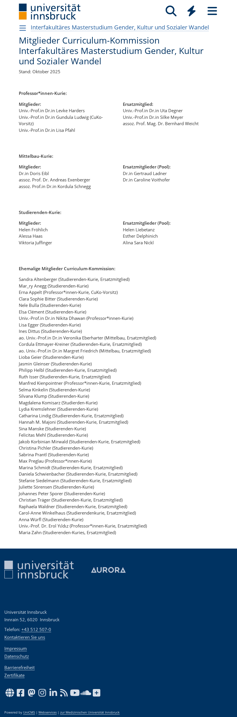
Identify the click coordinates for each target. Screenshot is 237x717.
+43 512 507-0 (36, 629)
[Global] (192, 11)
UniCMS (29, 712)
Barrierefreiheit (19, 667)
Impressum (15, 648)
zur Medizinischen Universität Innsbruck (90, 712)
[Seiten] (212, 11)
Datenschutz (16, 656)
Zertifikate (14, 675)
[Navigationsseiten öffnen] (23, 28)
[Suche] (171, 11)
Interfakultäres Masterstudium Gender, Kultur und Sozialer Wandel (120, 27)
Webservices (47, 712)
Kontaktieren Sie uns (24, 637)
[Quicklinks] (191, 11)
